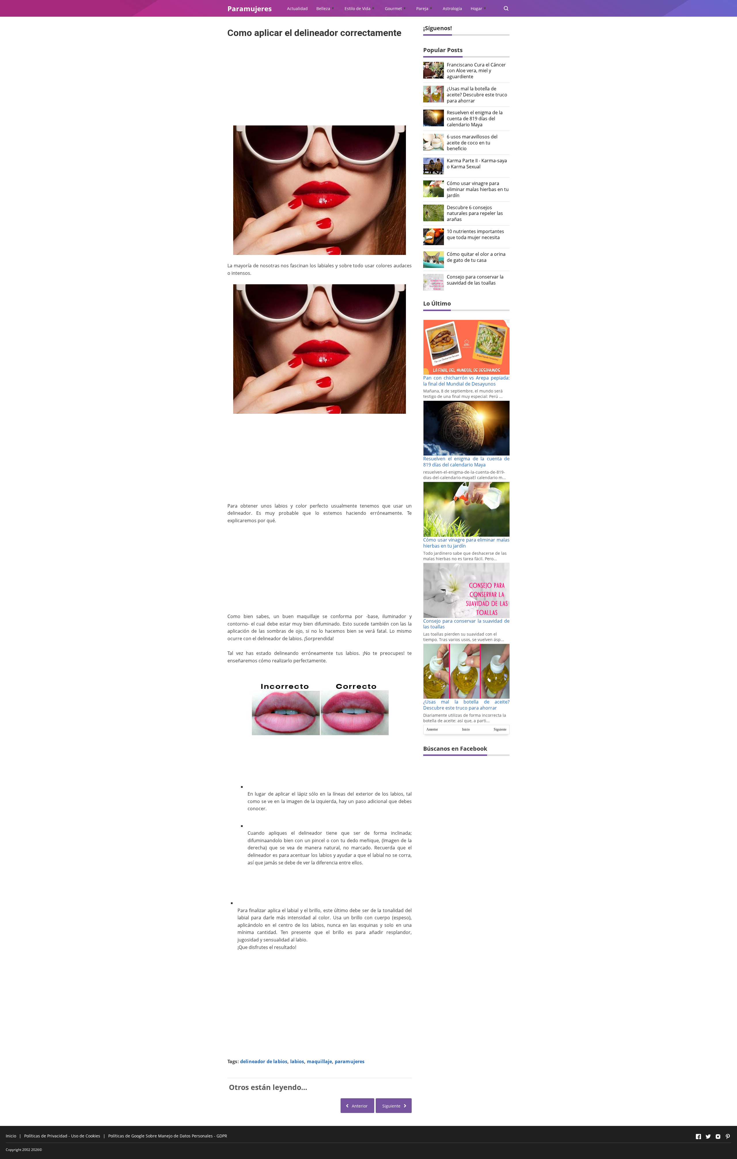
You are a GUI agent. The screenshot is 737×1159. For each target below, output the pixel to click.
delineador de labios (263, 1061)
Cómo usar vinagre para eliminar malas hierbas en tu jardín (478, 189)
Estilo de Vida (358, 8)
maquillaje (319, 1061)
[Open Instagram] (718, 1136)
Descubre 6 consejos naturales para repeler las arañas (475, 213)
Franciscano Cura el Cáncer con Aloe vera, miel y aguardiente (476, 71)
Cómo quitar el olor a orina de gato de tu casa (476, 257)
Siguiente (500, 729)
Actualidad (297, 8)
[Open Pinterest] (727, 1136)
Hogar (476, 8)
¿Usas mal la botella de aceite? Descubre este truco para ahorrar (477, 95)
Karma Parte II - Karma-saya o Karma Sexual (477, 164)
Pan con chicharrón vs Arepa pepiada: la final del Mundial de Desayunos (466, 381)
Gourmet (393, 8)
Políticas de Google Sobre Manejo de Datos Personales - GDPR (167, 1136)
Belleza (323, 8)
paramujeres (350, 1061)
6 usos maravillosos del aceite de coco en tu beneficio (472, 143)
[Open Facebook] (698, 1136)
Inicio (466, 729)
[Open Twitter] (708, 1136)
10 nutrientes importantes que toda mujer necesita (475, 234)
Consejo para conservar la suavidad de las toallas (475, 280)
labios (297, 1061)
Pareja (422, 8)
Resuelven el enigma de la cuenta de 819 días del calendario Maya (475, 118)
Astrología (452, 8)
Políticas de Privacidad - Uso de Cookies (62, 1136)
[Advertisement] (319, 80)
